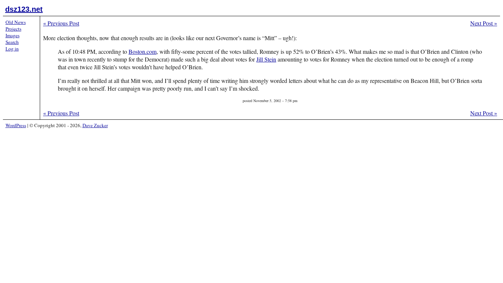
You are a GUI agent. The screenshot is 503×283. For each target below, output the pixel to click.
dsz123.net (24, 9)
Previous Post (61, 23)
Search (12, 42)
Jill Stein (266, 59)
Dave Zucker (95, 125)
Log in (12, 48)
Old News (16, 22)
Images (13, 35)
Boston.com (142, 51)
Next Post (483, 23)
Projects (13, 28)
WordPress (16, 125)
